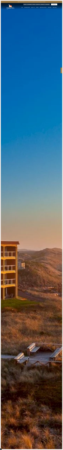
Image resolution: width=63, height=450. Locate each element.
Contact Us (38, 4)
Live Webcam (29, 4)
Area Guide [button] (55, 7)
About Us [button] (33, 7)
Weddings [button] (49, 7)
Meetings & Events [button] (43, 7)
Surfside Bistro (27, 7)
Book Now (54, 4)
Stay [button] (22, 7)
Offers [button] (37, 7)
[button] (61, 1)
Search (42, 4)
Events (25, 4)
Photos (34, 4)
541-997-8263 (47, 4)
